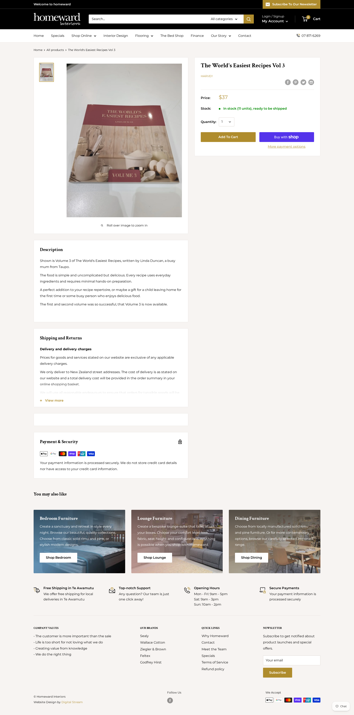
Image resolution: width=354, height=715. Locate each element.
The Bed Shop (172, 36)
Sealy (144, 636)
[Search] (249, 19)
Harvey (207, 76)
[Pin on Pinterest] (295, 82)
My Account (273, 21)
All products (55, 50)
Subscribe (277, 672)
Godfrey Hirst (151, 662)
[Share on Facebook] (288, 82)
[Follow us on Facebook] (170, 700)
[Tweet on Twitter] (303, 82)
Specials (57, 36)
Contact (244, 36)
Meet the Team (214, 649)
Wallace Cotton (152, 642)
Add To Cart (228, 137)
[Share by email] (311, 82)
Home (39, 36)
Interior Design (115, 36)
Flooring (142, 36)
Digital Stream (72, 702)
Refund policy (213, 669)
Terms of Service (215, 662)
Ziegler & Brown (153, 649)
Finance (197, 36)
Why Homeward (215, 636)
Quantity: (208, 122)
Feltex (145, 656)
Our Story (219, 36)
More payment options (286, 147)
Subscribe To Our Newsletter (294, 4)
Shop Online (81, 36)
